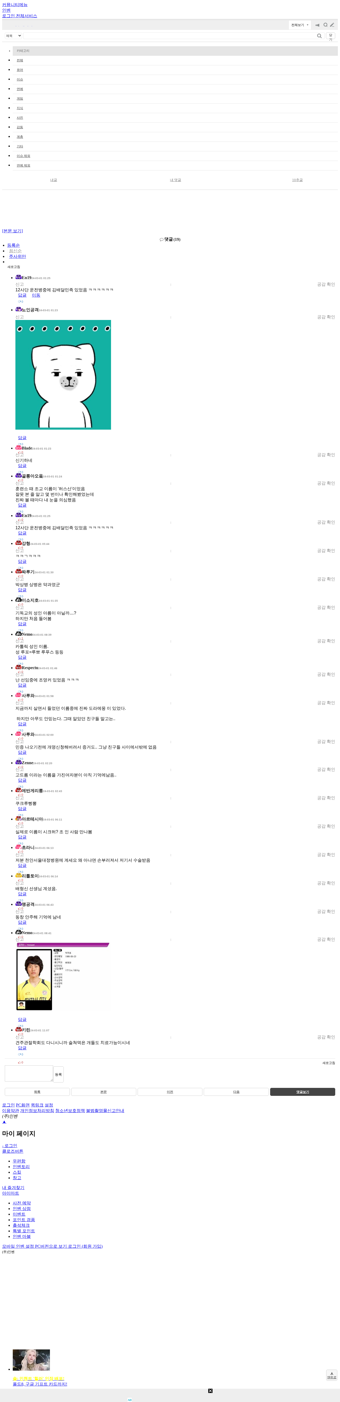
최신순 (15, 251)
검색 (325, 27)
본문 (103, 1092)
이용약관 (10, 1110)
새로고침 (13, 267)
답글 (22, 295)
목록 (37, 1092)
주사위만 (17, 256)
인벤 (6, 10)
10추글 (297, 180)
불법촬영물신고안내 (105, 1110)
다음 (236, 1092)
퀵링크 (37, 1105)
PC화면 (23, 1105)
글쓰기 (332, 25)
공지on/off (317, 27)
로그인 (8, 1105)
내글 (53, 180)
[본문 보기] (12, 231)
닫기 (330, 36)
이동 (36, 295)
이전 (170, 1092)
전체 (20, 60)
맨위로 (332, 1377)
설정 (49, 1105)
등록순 (13, 245)
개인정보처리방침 (37, 1110)
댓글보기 (302, 1092)
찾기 (320, 35)
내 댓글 (175, 180)
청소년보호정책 (70, 1110)
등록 (58, 1074)
